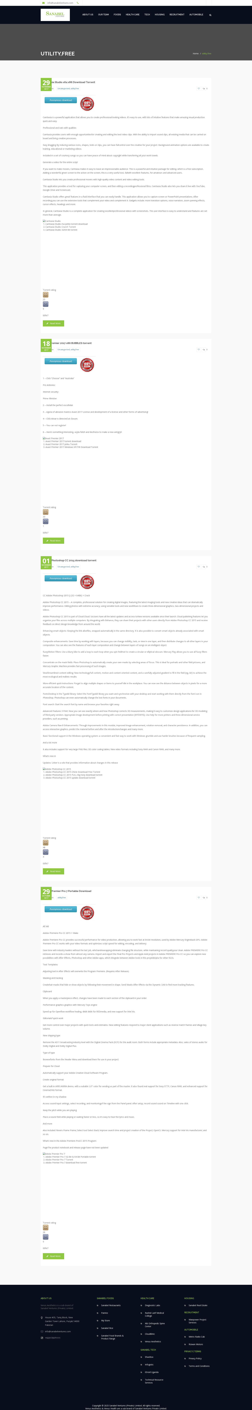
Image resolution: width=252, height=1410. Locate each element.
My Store (105, 1320)
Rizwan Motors (196, 1344)
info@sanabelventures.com (60, 2)
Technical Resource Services (154, 1381)
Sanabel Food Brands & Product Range (112, 1337)
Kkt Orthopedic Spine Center (155, 1325)
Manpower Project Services (197, 1321)
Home (196, 53)
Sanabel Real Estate (198, 1305)
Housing (160, 14)
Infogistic (149, 1364)
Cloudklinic (150, 1334)
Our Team (103, 14)
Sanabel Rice (107, 1328)
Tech (147, 14)
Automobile (196, 14)
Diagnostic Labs (152, 1305)
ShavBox (149, 1357)
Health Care (132, 14)
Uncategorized (64, 88)
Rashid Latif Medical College (154, 1314)
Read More (55, 323)
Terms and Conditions (199, 1366)
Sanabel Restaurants (111, 1305)
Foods (117, 14)
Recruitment (177, 14)
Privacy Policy (195, 1358)
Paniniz (104, 1312)
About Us (87, 14)
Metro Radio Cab (197, 1336)
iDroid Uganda (152, 1372)
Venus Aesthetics (153, 1341)
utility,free (206, 53)
